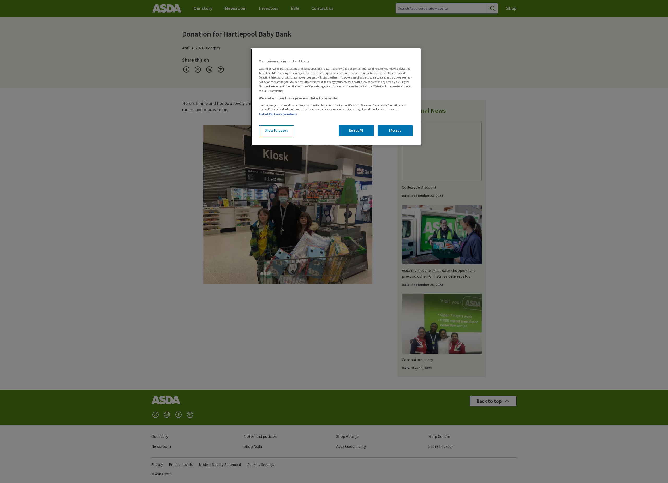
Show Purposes (276, 130)
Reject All (356, 130)
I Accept (395, 130)
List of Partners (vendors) (278, 114)
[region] (336, 96)
